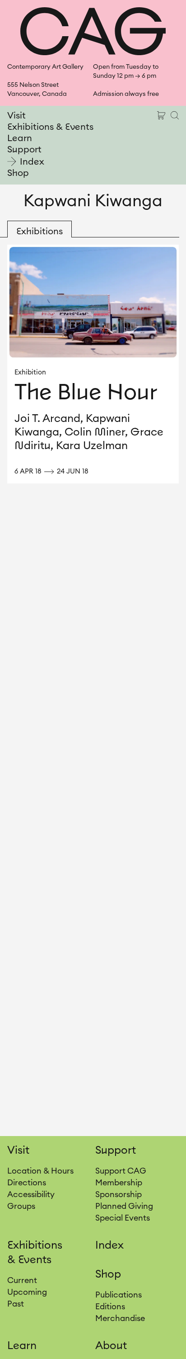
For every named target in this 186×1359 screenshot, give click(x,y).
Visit (16, 115)
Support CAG (120, 1171)
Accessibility (31, 1194)
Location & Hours (40, 1171)
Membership (118, 1183)
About (111, 1345)
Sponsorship (118, 1194)
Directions (26, 1183)
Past (15, 1304)
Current (22, 1280)
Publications (118, 1295)
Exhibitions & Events (50, 127)
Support (24, 149)
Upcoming (27, 1292)
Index (32, 161)
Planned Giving (124, 1206)
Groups (21, 1206)
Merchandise (120, 1318)
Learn (19, 138)
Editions (110, 1306)
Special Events (122, 1218)
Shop (18, 173)
